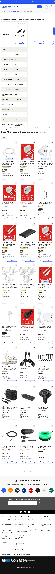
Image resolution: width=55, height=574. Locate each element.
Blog (42, 522)
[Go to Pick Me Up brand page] (17, 490)
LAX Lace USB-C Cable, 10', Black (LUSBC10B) (27, 367)
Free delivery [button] (42, 173)
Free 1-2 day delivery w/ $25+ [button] (9, 256)
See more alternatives (21, 43)
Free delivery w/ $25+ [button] (8, 174)
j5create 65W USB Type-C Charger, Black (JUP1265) (45, 203)
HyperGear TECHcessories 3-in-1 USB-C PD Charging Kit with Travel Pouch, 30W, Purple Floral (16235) (9, 368)
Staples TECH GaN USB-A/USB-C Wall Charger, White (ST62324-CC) (26, 204)
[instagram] (21, 512)
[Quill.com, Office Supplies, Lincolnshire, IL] (6, 560)
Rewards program (19, 522)
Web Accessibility (45, 530)
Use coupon (42, 502)
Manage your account (7, 524)
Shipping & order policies (8, 532)
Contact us (4, 542)
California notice (28, 565)
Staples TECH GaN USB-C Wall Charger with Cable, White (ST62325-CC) (27, 163)
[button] (54, 2)
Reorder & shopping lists (34, 519)
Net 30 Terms (18, 529)
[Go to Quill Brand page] (3, 490)
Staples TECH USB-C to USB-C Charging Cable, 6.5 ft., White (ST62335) (9, 244)
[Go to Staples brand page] (31, 490)
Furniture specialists (20, 541)
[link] (16, 142)
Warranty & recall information (6, 535)
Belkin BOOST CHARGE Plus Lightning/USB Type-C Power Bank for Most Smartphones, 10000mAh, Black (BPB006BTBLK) (27, 244)
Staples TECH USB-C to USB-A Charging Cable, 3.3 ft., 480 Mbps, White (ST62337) (45, 286)
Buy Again (29, 11)
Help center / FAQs (6, 530)
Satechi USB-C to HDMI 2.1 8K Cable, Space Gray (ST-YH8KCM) (9, 446)
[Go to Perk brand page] (24, 490)
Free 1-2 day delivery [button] (26, 174)
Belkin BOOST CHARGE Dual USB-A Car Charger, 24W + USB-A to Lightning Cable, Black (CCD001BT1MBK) (27, 446)
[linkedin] (25, 512)
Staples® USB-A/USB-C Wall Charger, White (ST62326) (8, 204)
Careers (43, 528)
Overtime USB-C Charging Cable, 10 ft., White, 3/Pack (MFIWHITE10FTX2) (27, 286)
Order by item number (33, 526)
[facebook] (29, 512)
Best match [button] (48, 138)
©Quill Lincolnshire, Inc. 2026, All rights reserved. (20, 560)
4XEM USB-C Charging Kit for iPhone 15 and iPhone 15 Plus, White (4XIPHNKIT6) (45, 163)
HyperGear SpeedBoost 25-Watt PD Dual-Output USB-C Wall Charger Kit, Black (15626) (9, 407)
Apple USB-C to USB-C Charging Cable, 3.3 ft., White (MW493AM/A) (8, 163)
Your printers (31, 524)
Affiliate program (19, 549)
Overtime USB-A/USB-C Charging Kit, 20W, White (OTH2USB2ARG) (44, 328)
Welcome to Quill (45, 519)
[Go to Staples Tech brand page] (37, 490)
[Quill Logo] (6, 6)
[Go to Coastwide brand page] (10, 490)
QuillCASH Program (19, 524)
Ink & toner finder (32, 522)
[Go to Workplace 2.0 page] (51, 490)
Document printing (19, 535)
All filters (5, 137)
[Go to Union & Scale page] (44, 490)
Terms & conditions (9, 565)
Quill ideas (17, 546)
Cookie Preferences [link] (38, 565)
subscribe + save (19, 526)
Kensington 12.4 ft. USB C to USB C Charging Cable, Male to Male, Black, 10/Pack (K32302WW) (45, 368)
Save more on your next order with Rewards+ (27, 1)
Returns (4, 522)
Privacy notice (19, 565)
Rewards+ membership (20, 519)
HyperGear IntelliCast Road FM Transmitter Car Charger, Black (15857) (45, 407)
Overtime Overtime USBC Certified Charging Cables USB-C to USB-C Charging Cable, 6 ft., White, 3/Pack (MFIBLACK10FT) (9, 286)
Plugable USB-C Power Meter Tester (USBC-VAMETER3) (26, 407)
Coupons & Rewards (14, 11)
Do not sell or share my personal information (25, 567)
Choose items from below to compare (43, 42)
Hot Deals (23, 11)
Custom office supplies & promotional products (21, 532)
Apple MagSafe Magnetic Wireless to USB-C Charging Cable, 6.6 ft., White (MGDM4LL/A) (9, 328)
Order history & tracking (7, 519)
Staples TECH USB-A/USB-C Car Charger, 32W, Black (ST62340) (27, 328)
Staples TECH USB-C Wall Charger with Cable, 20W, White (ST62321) (45, 244)
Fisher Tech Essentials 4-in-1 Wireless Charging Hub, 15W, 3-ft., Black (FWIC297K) (45, 446)
